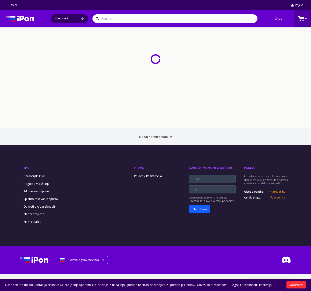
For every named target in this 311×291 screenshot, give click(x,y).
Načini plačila (32, 222)
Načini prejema (33, 214)
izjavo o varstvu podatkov (218, 201)
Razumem (296, 285)
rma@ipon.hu (277, 191)
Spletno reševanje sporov (40, 199)
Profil (139, 168)
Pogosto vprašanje (36, 184)
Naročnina (200, 209)
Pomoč (249, 168)
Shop (278, 18)
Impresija (265, 285)
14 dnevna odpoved (37, 191)
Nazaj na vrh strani (153, 137)
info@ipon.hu (277, 197)
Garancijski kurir (34, 176)
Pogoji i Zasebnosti (243, 285)
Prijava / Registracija (148, 176)
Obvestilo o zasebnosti (39, 206)
